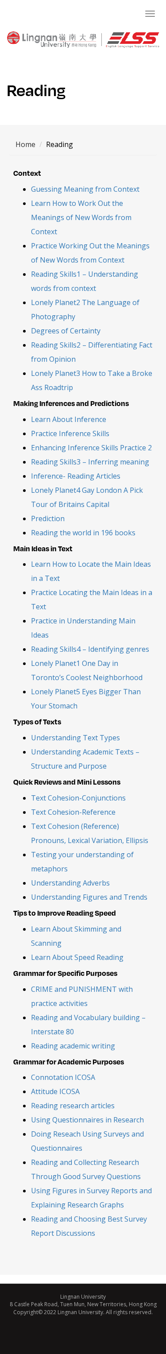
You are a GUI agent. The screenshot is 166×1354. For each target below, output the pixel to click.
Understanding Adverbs (70, 883)
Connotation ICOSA (63, 1077)
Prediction (48, 518)
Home (25, 144)
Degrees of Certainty (65, 331)
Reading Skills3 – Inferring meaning (90, 462)
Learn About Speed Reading (77, 957)
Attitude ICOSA (55, 1091)
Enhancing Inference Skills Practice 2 (91, 448)
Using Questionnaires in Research (87, 1120)
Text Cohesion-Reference (73, 812)
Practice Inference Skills (70, 433)
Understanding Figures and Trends (89, 897)
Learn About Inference (68, 419)
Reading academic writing (73, 1046)
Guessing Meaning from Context (85, 189)
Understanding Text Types (75, 738)
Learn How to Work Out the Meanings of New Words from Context (81, 217)
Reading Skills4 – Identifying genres (90, 649)
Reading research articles (73, 1105)
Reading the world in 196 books (83, 533)
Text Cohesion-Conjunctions (78, 798)
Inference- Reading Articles (75, 476)
